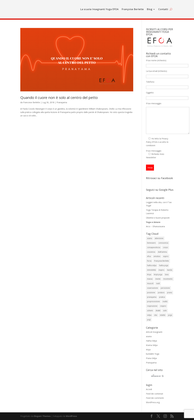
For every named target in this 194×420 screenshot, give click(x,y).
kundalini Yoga (152, 353)
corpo (165, 247)
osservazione (152, 288)
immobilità (151, 270)
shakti (158, 310)
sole (165, 310)
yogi (149, 319)
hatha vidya (151, 265)
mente (157, 279)
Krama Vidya (152, 345)
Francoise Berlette (31, 102)
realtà (165, 301)
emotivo (157, 256)
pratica (162, 297)
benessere (151, 243)
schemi (150, 310)
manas (150, 279)
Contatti (163, 9)
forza (149, 261)
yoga (170, 315)
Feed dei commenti (155, 398)
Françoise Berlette (133, 9)
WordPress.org (153, 402)
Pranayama (62, 102)
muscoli (150, 283)
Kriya (149, 274)
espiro (165, 256)
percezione (165, 288)
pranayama (151, 297)
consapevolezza (153, 247)
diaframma (162, 252)
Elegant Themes (42, 416)
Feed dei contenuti (154, 393)
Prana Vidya (151, 358)
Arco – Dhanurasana (155, 226)
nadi (158, 283)
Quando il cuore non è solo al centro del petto (59, 97)
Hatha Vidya (151, 340)
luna (166, 274)
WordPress (71, 416)
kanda (169, 270)
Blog (149, 9)
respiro (163, 306)
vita (155, 315)
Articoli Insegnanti (154, 332)
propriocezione (153, 301)
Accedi (149, 389)
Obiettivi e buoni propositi (158, 217)
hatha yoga (163, 265)
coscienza (151, 252)
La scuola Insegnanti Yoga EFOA (99, 9)
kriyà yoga (158, 274)
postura (161, 292)
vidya (149, 315)
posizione (151, 292)
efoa (149, 256)
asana (149, 238)
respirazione (152, 306)
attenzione (159, 238)
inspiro (161, 270)
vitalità (162, 315)
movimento (168, 279)
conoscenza (163, 243)
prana (169, 292)
